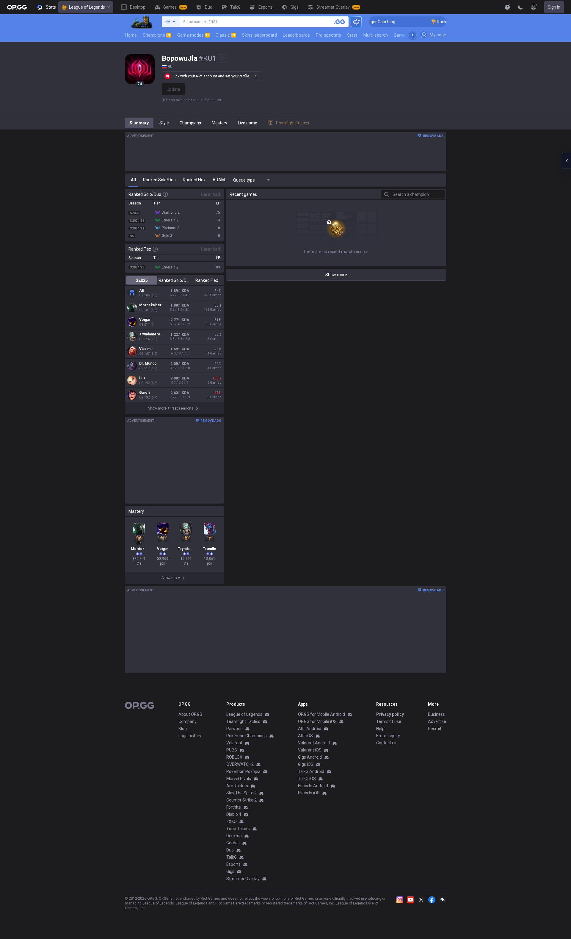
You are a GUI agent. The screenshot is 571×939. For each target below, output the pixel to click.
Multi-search (375, 35)
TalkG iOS (307, 778)
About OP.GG (190, 714)
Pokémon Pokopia (243, 771)
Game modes (192, 35)
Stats (352, 35)
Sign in (554, 7)
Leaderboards (296, 35)
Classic (225, 35)
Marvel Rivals (238, 778)
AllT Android (309, 728)
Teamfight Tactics (243, 721)
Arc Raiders (237, 785)
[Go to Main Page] (17, 7)
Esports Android (313, 785)
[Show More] (507, 7)
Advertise (437, 721)
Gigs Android (310, 757)
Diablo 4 (233, 814)
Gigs (230, 871)
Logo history (189, 735)
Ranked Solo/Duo (174, 280)
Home (131, 35)
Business (436, 714)
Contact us (386, 742)
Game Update (407, 35)
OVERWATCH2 (240, 764)
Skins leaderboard (259, 35)
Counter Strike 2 (241, 800)
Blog (182, 728)
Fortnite (233, 807)
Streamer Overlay (243, 878)
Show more (336, 274)
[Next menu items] (412, 35)
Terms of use (388, 721)
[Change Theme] (520, 7)
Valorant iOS (309, 750)
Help (380, 728)
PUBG (231, 750)
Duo (230, 850)
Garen (144, 392)
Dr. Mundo (148, 363)
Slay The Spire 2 (241, 792)
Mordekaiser (150, 305)
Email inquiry (388, 735)
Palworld (234, 728)
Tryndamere (149, 334)
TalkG (231, 857)
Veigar (144, 320)
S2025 (142, 280)
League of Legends (87, 7)
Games (233, 842)
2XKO (231, 821)
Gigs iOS (305, 764)
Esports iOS (309, 792)
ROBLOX (234, 757)
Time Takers (238, 828)
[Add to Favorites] (223, 58)
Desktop (234, 835)
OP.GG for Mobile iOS (317, 721)
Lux (142, 378)
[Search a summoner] (340, 21)
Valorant (234, 742)
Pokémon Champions (246, 735)
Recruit (434, 728)
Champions (156, 35)
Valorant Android (314, 742)
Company (187, 721)
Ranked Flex (206, 280)
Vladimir (146, 349)
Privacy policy (390, 714)
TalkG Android (311, 771)
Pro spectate (328, 35)
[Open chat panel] (566, 160)
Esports (233, 864)
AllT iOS (305, 735)
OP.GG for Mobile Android (321, 714)
